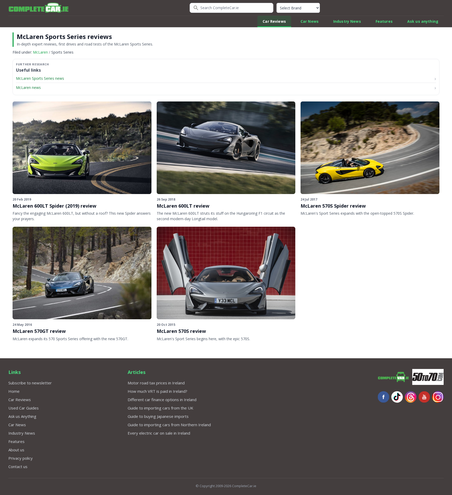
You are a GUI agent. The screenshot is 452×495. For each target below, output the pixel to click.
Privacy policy (20, 458)
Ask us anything (422, 21)
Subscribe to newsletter (30, 382)
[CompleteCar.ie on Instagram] (438, 397)
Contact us (17, 466)
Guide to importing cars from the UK (160, 408)
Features (384, 21)
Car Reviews (274, 21)
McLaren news (28, 87)
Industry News (347, 21)
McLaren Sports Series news (40, 78)
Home (14, 391)
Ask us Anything (22, 416)
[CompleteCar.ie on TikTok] (397, 397)
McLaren (40, 52)
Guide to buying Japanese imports (158, 416)
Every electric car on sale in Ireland (159, 433)
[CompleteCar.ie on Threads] (410, 397)
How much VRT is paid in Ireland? (157, 391)
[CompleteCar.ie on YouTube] (424, 397)
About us (16, 449)
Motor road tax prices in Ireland (156, 382)
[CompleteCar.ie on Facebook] (383, 397)
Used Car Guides (23, 408)
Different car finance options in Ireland (162, 399)
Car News (310, 21)
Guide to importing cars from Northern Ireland (169, 424)
